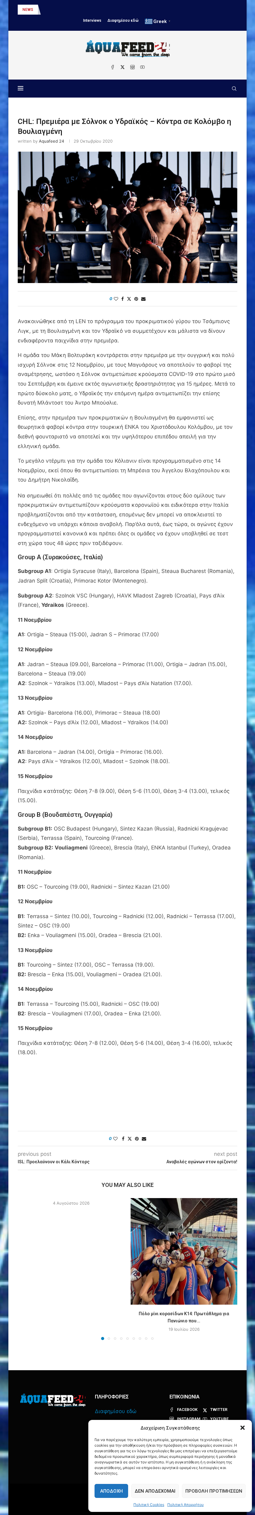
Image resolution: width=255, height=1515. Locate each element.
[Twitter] (122, 67)
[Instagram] (132, 67)
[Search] (234, 89)
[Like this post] (116, 298)
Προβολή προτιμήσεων (213, 1491)
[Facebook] (112, 67)
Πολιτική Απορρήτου (185, 1504)
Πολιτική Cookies (148, 1504)
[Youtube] (142, 67)
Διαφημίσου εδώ (123, 20)
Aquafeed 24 (51, 141)
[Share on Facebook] (122, 298)
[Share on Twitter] (129, 298)
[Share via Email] (143, 298)
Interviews (92, 20)
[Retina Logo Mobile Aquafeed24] (53, 1400)
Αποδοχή (111, 1491)
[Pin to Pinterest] (136, 298)
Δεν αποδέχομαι (155, 1491)
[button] (242, 1428)
